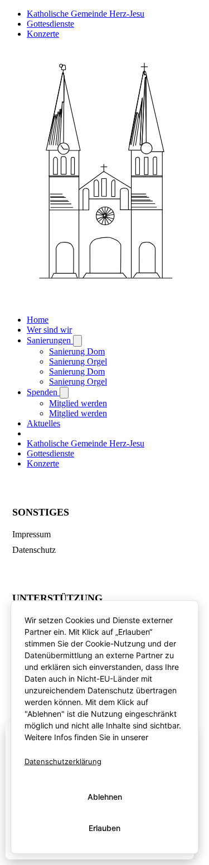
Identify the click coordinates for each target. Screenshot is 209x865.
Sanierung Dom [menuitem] (77, 351)
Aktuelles (43, 423)
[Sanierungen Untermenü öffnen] (77, 341)
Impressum (31, 534)
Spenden (43, 392)
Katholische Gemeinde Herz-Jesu (85, 13)
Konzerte (43, 33)
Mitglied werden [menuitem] (78, 403)
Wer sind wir (49, 329)
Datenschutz (34, 550)
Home (37, 319)
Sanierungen (50, 340)
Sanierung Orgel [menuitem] (78, 361)
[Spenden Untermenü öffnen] (64, 393)
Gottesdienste (50, 23)
